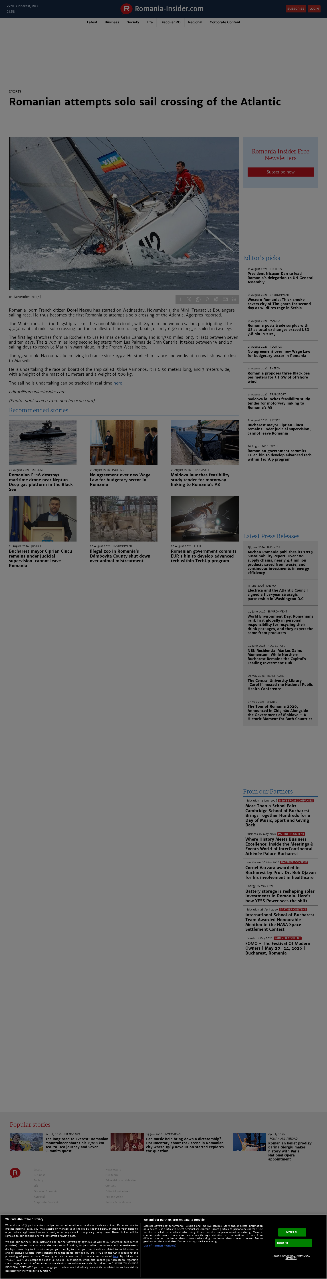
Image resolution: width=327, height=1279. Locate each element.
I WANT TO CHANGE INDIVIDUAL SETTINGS (291, 1257)
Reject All (282, 1242)
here (115, 1256)
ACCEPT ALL (292, 1232)
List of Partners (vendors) (159, 1245)
